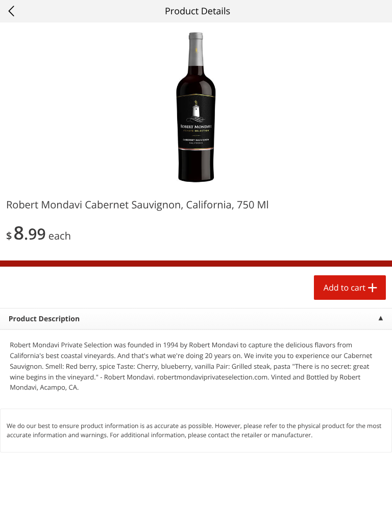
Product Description (44, 319)
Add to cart (344, 287)
